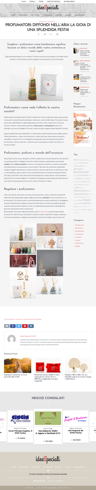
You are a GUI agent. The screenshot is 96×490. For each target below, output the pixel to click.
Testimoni (81, 206)
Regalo (87, 200)
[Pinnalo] (56, 34)
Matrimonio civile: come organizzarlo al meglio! (85, 92)
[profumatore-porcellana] (22, 232)
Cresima (79, 178)
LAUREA (67, 467)
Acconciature (83, 160)
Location (86, 184)
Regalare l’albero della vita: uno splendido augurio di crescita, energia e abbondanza (78, 377)
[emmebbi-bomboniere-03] (22, 261)
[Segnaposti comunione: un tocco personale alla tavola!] (17, 365)
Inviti (75, 184)
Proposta (76, 200)
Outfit (90, 194)
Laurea (80, 185)
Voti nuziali (76, 212)
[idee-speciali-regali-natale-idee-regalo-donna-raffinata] (22, 248)
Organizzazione (81, 194)
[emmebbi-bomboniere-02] (49, 229)
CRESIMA (58, 467)
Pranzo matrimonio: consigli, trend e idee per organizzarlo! (85, 66)
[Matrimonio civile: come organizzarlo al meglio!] (76, 89)
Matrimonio (80, 190)
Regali (80, 200)
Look (76, 187)
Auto (86, 166)
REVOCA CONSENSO (55, 481)
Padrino (75, 197)
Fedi (84, 178)
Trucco (81, 209)
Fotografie (78, 181)
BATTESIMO (35, 467)
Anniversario (79, 166)
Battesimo (79, 169)
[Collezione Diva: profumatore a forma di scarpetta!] (76, 77)
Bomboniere (81, 172)
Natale (89, 191)
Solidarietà (85, 203)
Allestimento (83, 163)
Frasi (83, 181)
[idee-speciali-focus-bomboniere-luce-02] (49, 242)
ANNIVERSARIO (79, 467)
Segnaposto (77, 203)
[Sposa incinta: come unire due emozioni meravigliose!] (76, 50)
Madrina (81, 187)
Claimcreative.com (64, 488)
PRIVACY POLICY (39, 481)
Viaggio (89, 209)
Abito (76, 160)
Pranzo (88, 197)
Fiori (75, 181)
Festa (88, 178)
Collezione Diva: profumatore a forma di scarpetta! (85, 79)
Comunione (82, 175)
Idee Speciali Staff (28, 336)
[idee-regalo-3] (49, 262)
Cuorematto (43, 212)
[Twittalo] (45, 34)
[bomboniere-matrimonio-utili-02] (49, 285)
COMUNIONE (47, 467)
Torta (85, 206)
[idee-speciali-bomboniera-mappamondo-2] (22, 274)
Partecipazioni (82, 197)
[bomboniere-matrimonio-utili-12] (22, 290)
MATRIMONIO (24, 467)
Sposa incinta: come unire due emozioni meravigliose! (85, 53)
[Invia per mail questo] (7, 326)
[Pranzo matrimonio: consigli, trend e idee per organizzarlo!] (76, 63)
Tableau (76, 206)
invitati (87, 181)
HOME (13, 467)
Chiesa (75, 175)
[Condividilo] (39, 34)
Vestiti (85, 209)
